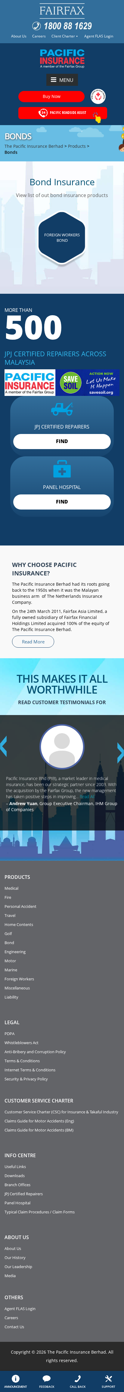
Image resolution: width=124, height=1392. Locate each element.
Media (10, 1275)
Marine (11, 970)
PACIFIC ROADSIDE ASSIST (67, 112)
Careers (39, 36)
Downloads (15, 1175)
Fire (8, 897)
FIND (62, 441)
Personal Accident (20, 906)
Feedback (46, 1386)
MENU (66, 80)
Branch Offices (17, 1184)
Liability (11, 997)
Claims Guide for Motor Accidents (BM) (39, 1130)
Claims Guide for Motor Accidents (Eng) (39, 1121)
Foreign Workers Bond (62, 237)
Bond (9, 942)
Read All (87, 796)
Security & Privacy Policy (26, 1079)
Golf (8, 933)
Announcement (15, 1386)
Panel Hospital (17, 1203)
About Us (18, 36)
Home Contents (19, 924)
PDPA (9, 1033)
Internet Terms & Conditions (30, 1070)
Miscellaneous (17, 988)
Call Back (77, 1386)
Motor (10, 960)
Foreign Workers (19, 979)
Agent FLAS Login (98, 36)
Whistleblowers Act (22, 1042)
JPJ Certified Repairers (24, 1193)
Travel (10, 915)
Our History (15, 1257)
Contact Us (14, 1326)
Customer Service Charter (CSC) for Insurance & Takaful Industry (61, 1112)
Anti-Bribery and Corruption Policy (35, 1051)
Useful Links (15, 1166)
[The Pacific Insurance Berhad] (62, 58)
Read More (33, 642)
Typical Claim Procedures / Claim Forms (40, 1212)
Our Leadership (18, 1266)
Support (108, 1386)
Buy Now (51, 96)
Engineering (15, 951)
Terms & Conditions (22, 1060)
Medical (11, 888)
